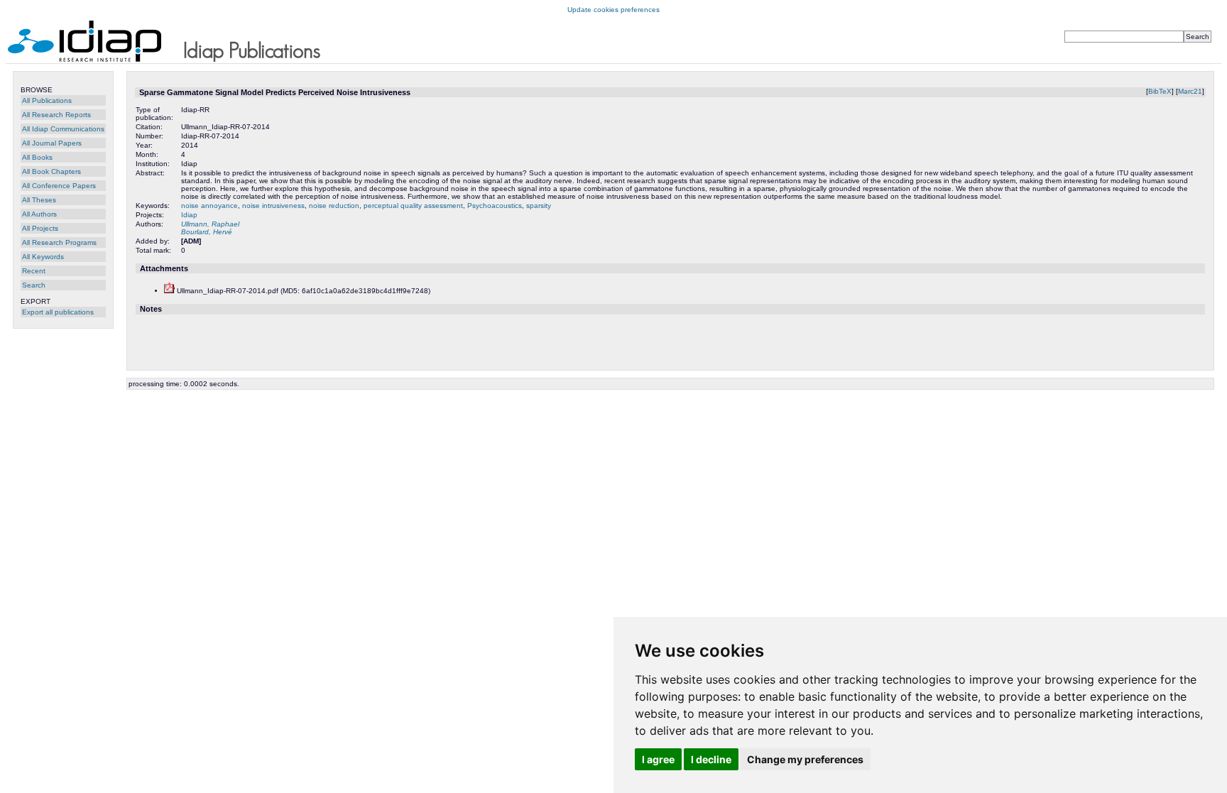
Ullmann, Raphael (210, 224)
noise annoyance (209, 205)
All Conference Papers (59, 186)
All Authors (39, 214)
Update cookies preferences (613, 9)
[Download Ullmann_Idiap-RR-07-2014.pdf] (169, 291)
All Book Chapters (51, 171)
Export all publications (58, 312)
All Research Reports (56, 115)
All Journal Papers (52, 143)
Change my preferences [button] (805, 759)
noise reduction (334, 205)
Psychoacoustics (494, 205)
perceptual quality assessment (413, 205)
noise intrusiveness (273, 205)
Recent (33, 271)
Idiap (189, 215)
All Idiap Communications (63, 129)
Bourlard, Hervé (206, 232)
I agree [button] (658, 759)
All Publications (47, 100)
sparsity (538, 205)
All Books (37, 157)
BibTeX (1160, 91)
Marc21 (1190, 91)
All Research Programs (59, 242)
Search (33, 285)
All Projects (40, 228)
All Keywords (43, 257)
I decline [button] (711, 759)
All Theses (39, 200)
